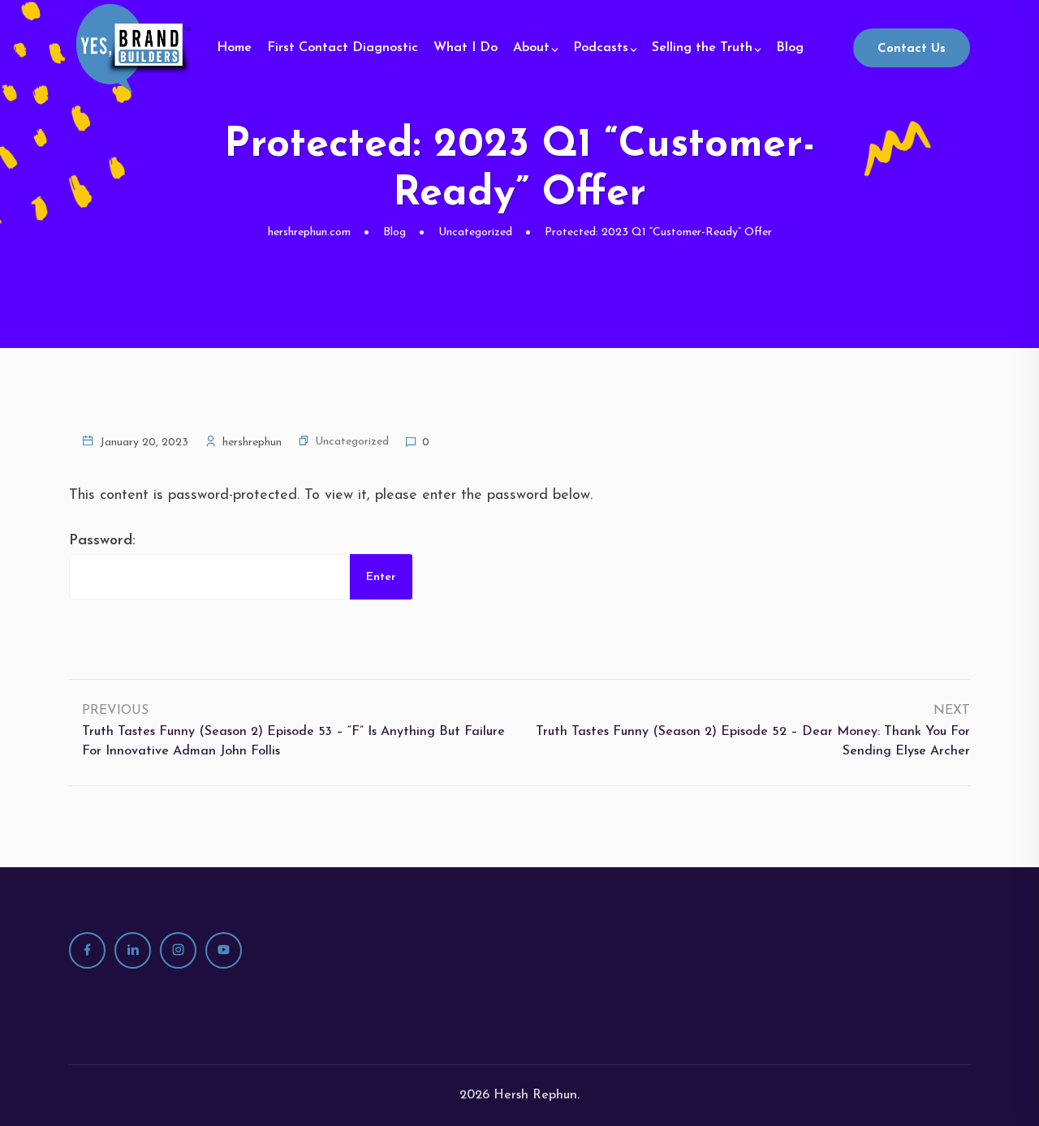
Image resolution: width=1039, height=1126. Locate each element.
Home (234, 47)
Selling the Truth (702, 47)
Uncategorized (352, 442)
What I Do (465, 47)
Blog (790, 47)
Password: (102, 541)
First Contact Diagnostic (342, 47)
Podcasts (600, 47)
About (531, 47)
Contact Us (911, 49)
